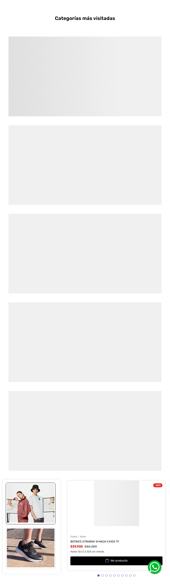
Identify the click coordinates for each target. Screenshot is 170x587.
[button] (31, 503)
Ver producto (119, 560)
